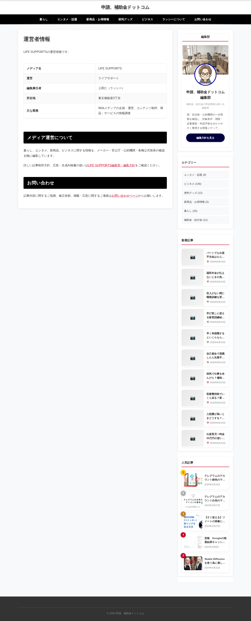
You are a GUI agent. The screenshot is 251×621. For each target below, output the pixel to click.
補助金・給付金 (196, 219)
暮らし (44, 19)
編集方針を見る (205, 137)
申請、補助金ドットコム (125, 7)
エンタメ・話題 (67, 19)
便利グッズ (125, 19)
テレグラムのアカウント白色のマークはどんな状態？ (215, 500)
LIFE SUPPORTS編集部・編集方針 (111, 165)
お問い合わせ (202, 19)
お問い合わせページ (125, 195)
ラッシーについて (173, 19)
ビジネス (147, 19)
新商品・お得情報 (97, 19)
